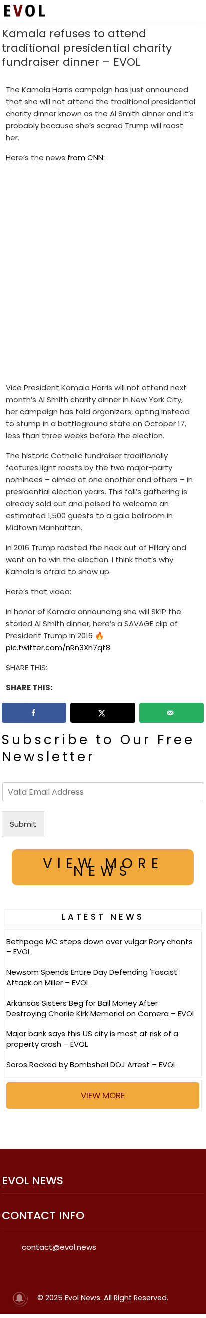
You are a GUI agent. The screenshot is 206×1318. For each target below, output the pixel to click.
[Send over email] (172, 713)
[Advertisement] (103, 275)
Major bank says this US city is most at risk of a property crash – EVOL (92, 1039)
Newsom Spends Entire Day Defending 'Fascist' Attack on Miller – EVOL (92, 977)
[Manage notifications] (20, 1298)
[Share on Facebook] (34, 713)
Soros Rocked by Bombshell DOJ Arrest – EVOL (91, 1065)
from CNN (86, 157)
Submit (23, 824)
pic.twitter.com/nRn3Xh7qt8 (58, 647)
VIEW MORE (103, 1096)
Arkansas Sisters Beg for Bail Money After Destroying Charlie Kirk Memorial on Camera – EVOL (101, 1008)
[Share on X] (102, 713)
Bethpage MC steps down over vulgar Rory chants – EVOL (99, 947)
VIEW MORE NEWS (103, 867)
